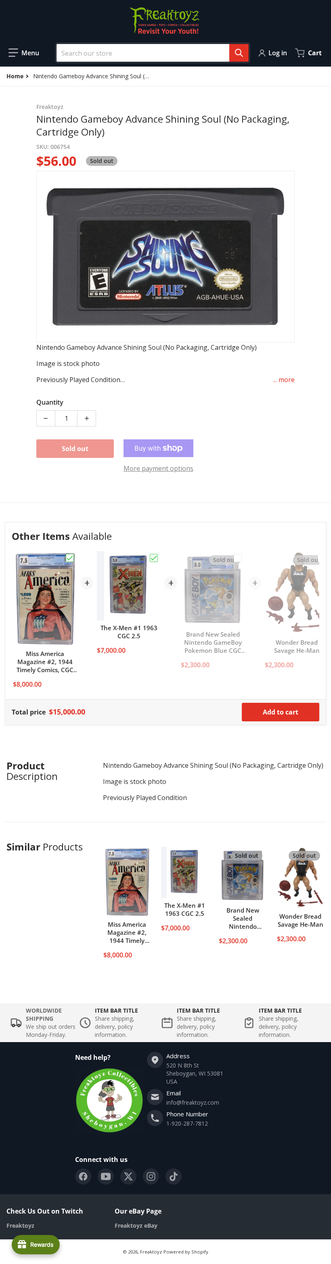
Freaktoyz (151, 1252)
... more (284, 379)
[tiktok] (174, 1176)
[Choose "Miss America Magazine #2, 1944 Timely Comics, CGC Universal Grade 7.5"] (70, 558)
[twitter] (128, 1176)
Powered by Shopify (185, 1252)
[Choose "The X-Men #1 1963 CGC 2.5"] (154, 558)
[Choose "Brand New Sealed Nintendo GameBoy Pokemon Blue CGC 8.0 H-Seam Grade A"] (238, 558)
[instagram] (151, 1176)
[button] (24, 52)
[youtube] (106, 1176)
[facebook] (83, 1176)
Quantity (49, 402)
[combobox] (149, 53)
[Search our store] (239, 53)
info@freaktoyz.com (192, 1102)
